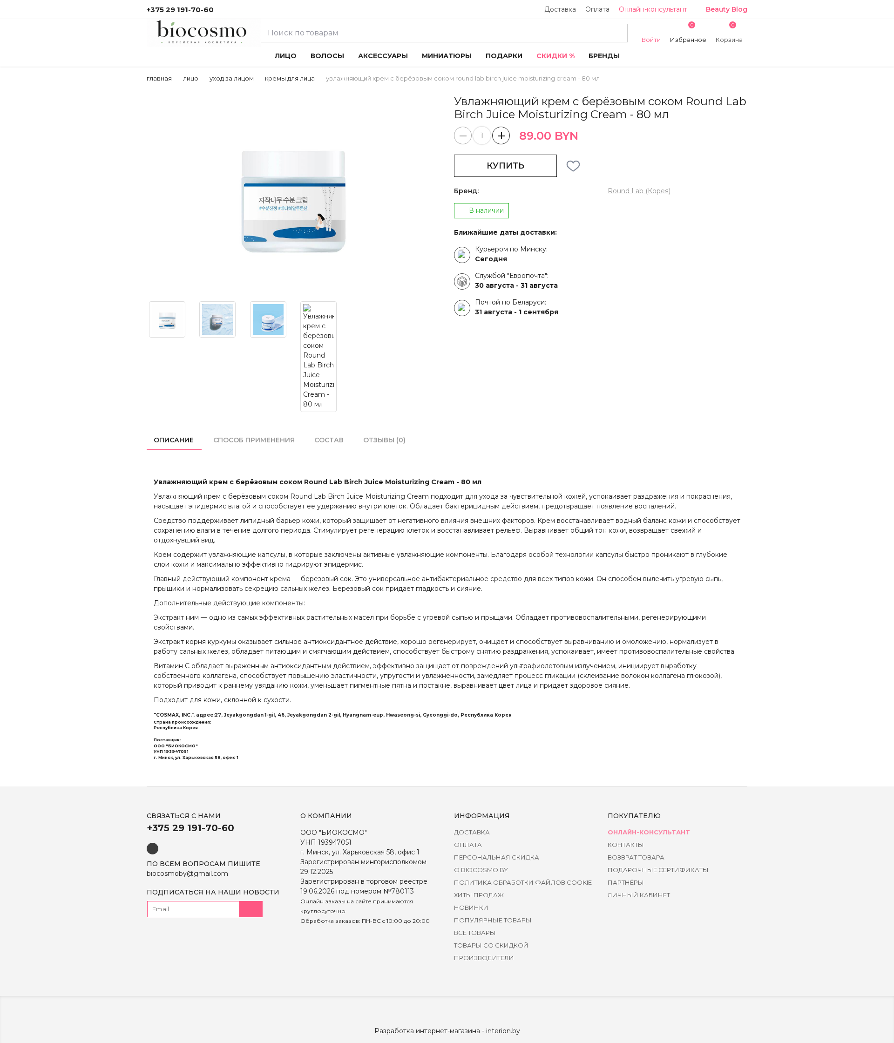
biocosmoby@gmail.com (187, 873)
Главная (159, 78)
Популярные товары (493, 920)
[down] (463, 135)
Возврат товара (636, 857)
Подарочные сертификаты (658, 870)
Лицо (190, 78)
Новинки (471, 907)
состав (329, 440)
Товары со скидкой (491, 945)
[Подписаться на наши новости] (251, 909)
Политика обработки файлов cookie (523, 882)
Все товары (475, 932)
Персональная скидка (496, 857)
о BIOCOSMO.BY (481, 870)
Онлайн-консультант (653, 9)
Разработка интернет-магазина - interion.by (447, 1031)
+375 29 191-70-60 (180, 9)
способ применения (254, 440)
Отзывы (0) (384, 440)
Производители (484, 958)
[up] (501, 135)
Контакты (626, 844)
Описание (174, 440)
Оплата (597, 9)
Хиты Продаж (479, 895)
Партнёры (626, 882)
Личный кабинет (639, 895)
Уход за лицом (232, 78)
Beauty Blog (726, 9)
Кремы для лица (290, 78)
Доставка (560, 9)
